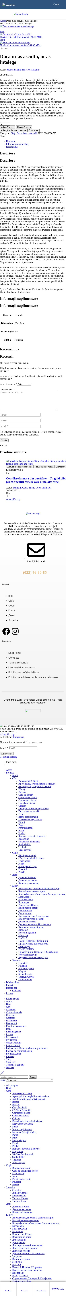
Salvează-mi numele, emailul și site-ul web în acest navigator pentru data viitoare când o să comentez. (31, 433)
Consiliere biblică (26, 803)
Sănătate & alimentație (29, 841)
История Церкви (27, 932)
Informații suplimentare (17, 144)
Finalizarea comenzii (16, 1026)
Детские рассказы (27, 880)
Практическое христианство (33, 943)
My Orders (11, 1040)
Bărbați (21, 789)
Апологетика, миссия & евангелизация (38, 888)
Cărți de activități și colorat (31, 858)
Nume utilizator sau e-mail (13, 742)
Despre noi (11, 987)
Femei (21, 814)
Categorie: (5, 133)
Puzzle (21, 872)
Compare (10, 1015)
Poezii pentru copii (27, 866)
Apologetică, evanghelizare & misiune (36, 783)
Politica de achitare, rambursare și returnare (27, 1048)
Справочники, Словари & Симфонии (38, 952)
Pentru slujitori (25, 828)
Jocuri (21, 863)
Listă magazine (13, 1031)
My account (12, 1037)
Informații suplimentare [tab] (19, 298)
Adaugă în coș (7, 127)
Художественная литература (33, 957)
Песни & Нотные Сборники (33, 941)
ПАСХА (22, 938)
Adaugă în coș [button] (13, 499)
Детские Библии (27, 877)
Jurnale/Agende (26, 968)
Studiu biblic (24, 844)
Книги (15, 885)
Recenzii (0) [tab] (9, 349)
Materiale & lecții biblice (30, 819)
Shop (8, 1059)
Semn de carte (25, 974)
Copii (15, 852)
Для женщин (25, 910)
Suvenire (16, 960)
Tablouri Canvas (26, 976)
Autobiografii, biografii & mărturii (34, 786)
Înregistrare (18, 737)
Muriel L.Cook (20, 487)
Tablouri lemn (25, 979)
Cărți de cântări (25, 794)
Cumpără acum (24, 127)
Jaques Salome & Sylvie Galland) (23, 69)
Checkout (11, 1009)
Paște (20, 825)
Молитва (23, 935)
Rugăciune (23, 839)
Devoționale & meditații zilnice (33, 808)
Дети (14, 874)
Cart (8, 1006)
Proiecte (10, 985)
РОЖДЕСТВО (26, 949)
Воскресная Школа (28, 905)
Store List (11, 1062)
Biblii (15, 775)
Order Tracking (13, 1042)
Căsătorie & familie (27, 797)
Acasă (3, 20)
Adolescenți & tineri (28, 781)
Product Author (13, 1053)
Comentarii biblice (27, 800)
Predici (21, 833)
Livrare (9, 993)
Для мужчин (24, 913)
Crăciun (22, 805)
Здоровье (23, 930)
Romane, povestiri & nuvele (32, 836)
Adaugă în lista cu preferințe (13, 130)
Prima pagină (12, 998)
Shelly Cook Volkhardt (40, 487)
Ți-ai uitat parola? (8, 756)
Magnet (22, 971)
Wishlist (10, 1067)
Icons (8, 1029)
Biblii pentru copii (27, 855)
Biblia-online (12, 982)
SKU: (40, 133)
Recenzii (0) (12, 146)
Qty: (8, 493)
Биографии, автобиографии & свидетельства (41, 894)
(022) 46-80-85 (35, 572)
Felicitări (22, 965)
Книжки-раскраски (28, 883)
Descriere (10, 141)
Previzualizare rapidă (44, 467)
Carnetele (23, 963)
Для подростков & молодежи (33, 916)
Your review (7, 389)
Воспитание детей (28, 907)
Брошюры (23, 902)
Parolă (4, 748)
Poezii (21, 830)
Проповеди (24, 946)
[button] (9, 5)
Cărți (13, 133)
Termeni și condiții (15, 1064)
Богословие (24, 896)
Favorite (24, 1291)
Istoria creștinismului (28, 816)
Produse (8, 1291)
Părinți (21, 822)
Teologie (22, 847)
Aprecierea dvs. (8, 384)
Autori (9, 1001)
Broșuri (22, 792)
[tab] (36, 141)
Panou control (13, 1045)
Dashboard (11, 1020)
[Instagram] (15, 631)
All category (12, 1085)
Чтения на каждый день (30, 927)
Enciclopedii (24, 861)
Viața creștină (24, 850)
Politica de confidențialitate (19, 1051)
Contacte (16, 990)
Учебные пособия (27, 954)
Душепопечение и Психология (34, 924)
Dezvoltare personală (27, 133)
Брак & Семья (25, 899)
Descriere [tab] (7, 153)
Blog (8, 1004)
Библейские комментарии (31, 891)
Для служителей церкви (31, 919)
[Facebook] (6, 631)
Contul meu (41, 1291)
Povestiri (22, 869)
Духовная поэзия (27, 921)
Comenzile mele (14, 1012)
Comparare (33, 130)
